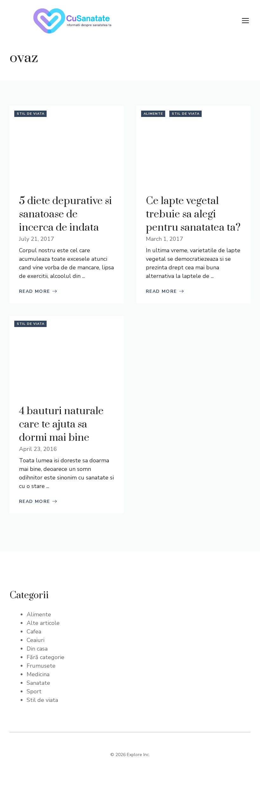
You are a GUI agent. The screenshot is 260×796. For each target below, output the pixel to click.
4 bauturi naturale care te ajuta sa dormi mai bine (61, 424)
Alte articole (43, 623)
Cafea (34, 631)
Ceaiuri (35, 640)
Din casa (37, 648)
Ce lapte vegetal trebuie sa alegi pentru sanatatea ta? (193, 214)
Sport (34, 691)
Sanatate (38, 683)
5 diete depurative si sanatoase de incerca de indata (65, 214)
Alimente (153, 114)
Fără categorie (45, 657)
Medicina (38, 674)
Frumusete (41, 666)
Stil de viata (30, 114)
